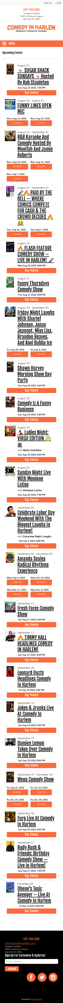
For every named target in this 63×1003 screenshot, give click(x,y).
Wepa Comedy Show (35, 779)
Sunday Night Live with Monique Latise (34, 478)
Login (58, 2)
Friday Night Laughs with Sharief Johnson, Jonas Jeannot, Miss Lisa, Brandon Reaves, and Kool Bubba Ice (35, 328)
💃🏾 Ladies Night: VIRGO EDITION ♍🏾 (34, 438)
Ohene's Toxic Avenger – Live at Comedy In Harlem (34, 895)
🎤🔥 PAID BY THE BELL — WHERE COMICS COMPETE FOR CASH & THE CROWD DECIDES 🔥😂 (35, 208)
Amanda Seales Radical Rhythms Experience (33, 565)
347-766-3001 (31, 939)
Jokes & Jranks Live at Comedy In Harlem (35, 714)
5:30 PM (17, 123)
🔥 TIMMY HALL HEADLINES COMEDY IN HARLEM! (35, 643)
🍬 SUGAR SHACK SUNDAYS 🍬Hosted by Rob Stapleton (35, 76)
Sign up (48, 2)
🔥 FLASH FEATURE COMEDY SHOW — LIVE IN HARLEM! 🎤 (35, 254)
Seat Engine (37, 999)
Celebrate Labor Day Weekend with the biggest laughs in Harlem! (36, 522)
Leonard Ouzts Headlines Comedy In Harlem (34, 679)
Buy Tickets (31, 92)
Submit (12, 969)
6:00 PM (17, 234)
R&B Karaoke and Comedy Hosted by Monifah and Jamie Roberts (35, 146)
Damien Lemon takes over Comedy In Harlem (35, 749)
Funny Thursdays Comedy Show (33, 286)
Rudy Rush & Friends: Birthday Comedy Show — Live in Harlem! (33, 856)
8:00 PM (17, 166)
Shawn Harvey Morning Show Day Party (34, 374)
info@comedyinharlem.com (20, 943)
